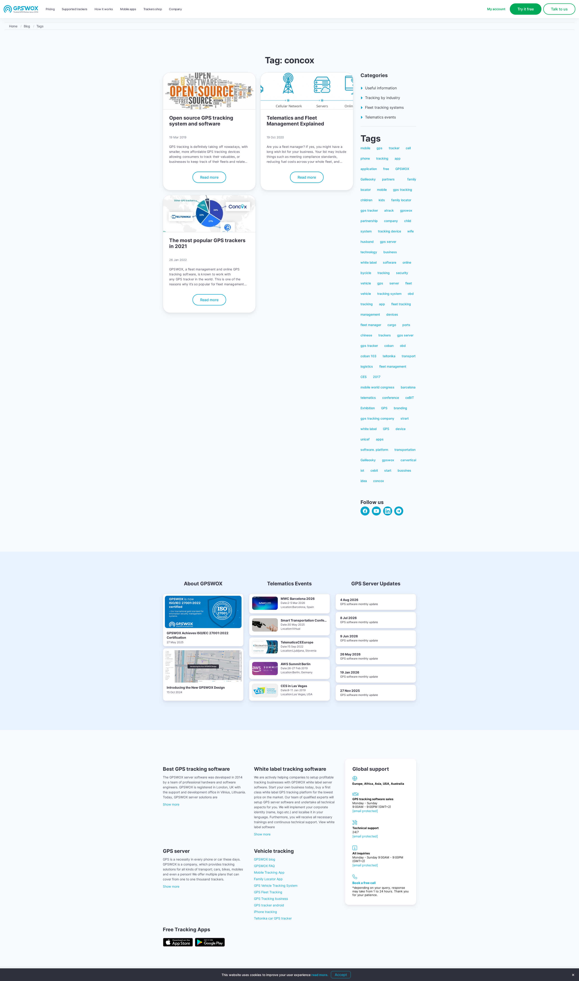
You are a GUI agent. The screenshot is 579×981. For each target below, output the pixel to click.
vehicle (366, 283)
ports (406, 325)
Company (175, 9)
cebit (374, 470)
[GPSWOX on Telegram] (398, 510)
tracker (394, 148)
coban (389, 345)
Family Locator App (268, 879)
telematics (368, 397)
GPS (384, 408)
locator (366, 189)
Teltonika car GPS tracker (273, 918)
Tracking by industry (382, 97)
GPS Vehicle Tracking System (275, 885)
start (387, 470)
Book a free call (364, 883)
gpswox (406, 210)
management (370, 314)
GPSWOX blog (264, 859)
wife (410, 231)
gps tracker (369, 210)
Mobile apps (128, 9)
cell (408, 148)
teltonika (389, 356)
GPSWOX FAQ (264, 866)
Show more (171, 804)
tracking (382, 158)
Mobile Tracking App (269, 872)
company (391, 221)
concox (378, 481)
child (407, 221)
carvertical (408, 460)
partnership (369, 221)
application (369, 169)
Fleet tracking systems (384, 107)
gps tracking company (377, 418)
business (390, 252)
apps (380, 439)
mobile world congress (377, 387)
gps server (388, 241)
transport (408, 356)
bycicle (366, 273)
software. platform (374, 449)
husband (367, 241)
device (401, 429)
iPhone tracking (265, 912)
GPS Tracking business (271, 899)
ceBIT (409, 397)
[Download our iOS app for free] (178, 942)
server (394, 283)
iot (362, 470)
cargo (391, 325)
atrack (389, 210)
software (389, 262)
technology (369, 252)
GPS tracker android (269, 905)
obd (411, 293)
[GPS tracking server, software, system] (21, 9)
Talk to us (559, 9)
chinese (366, 335)
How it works (104, 9)
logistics (367, 366)
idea (364, 481)
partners (388, 179)
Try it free (525, 9)
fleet (408, 283)
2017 (376, 377)
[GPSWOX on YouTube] (376, 510)
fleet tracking (401, 304)
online (407, 262)
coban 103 (368, 356)
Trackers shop (152, 9)
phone (365, 158)
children (366, 200)
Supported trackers (74, 9)
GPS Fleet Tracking (268, 892)
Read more (209, 177)
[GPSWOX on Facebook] (365, 510)
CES (364, 377)
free (386, 169)
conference (390, 397)
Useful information (381, 88)
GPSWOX (402, 169)
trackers (384, 335)
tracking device (389, 231)
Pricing (50, 9)
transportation (404, 449)
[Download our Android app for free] (210, 942)
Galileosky (368, 179)
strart (405, 418)
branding (400, 408)
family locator (401, 200)
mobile (365, 148)
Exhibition (368, 408)
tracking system (389, 293)
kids (382, 200)
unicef (365, 439)
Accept (341, 974)
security (402, 273)
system (366, 231)
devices (392, 314)
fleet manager (371, 325)
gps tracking (402, 189)
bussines (404, 470)
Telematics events (380, 117)
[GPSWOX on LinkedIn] (387, 510)
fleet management (392, 366)
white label (369, 262)
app (398, 158)
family (411, 179)
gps (379, 148)
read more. (319, 975)
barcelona (408, 387)
